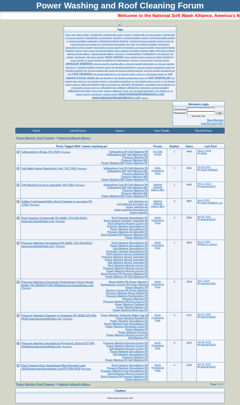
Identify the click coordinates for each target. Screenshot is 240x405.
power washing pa (137, 207)
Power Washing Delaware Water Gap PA (124, 315)
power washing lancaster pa (131, 209)
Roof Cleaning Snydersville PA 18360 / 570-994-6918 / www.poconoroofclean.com (54, 219)
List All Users (78, 130)
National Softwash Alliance (74, 138)
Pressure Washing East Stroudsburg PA (124, 370)
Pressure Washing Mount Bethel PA (127, 293)
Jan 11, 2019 (204, 314)
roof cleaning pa (138, 201)
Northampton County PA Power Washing (124, 284)
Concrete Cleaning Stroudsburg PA (127, 251)
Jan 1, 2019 (203, 281)
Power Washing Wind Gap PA (130, 310)
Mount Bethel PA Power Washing (128, 281)
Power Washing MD (112, 163)
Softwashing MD (116, 154)
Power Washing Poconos (133, 332)
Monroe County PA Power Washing (127, 290)
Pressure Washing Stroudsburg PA (127, 226)
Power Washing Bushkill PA (132, 318)
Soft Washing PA (138, 151)
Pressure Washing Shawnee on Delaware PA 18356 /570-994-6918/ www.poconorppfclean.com (59, 317)
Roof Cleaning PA (111, 234)
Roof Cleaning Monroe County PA (128, 223)
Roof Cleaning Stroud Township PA (127, 254)
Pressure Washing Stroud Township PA (125, 256)
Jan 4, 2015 (203, 200)
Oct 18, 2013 (203, 167)
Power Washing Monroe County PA (127, 271)
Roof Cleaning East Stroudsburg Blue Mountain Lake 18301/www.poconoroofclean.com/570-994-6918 (53, 367)
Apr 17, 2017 (204, 241)
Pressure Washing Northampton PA (127, 296)
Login (219, 113)
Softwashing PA (118, 151)
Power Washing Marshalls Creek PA (126, 326)
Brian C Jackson (208, 244)
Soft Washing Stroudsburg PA (130, 248)
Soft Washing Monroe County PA (128, 348)
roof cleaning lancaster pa (132, 204)
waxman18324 (208, 186)
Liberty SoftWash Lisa (211, 203)
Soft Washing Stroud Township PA (128, 262)
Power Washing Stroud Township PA (126, 259)
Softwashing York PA (115, 168)
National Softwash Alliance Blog (157, 187)
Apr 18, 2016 (204, 216)
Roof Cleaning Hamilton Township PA (126, 220)
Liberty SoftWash (209, 169)
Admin (203, 153)
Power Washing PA (136, 163)
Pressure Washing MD (134, 160)
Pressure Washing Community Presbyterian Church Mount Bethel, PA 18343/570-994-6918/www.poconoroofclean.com (57, 283)
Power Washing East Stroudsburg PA (126, 323)
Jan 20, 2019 (204, 364)
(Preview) (65, 152)
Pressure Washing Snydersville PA (127, 231)
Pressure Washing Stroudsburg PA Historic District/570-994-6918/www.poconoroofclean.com (58, 345)
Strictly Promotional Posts (158, 171)
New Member (215, 120)
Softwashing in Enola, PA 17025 (40, 151)
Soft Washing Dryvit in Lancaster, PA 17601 (47, 185)
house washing (139, 212)
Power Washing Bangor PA (132, 307)
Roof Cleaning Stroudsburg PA (130, 217)
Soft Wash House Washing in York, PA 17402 (48, 168)
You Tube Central (158, 153)
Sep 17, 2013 (204, 150)
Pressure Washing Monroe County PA (125, 268)
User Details (161, 130)
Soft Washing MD (137, 154)
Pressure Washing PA (135, 157)
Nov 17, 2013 (204, 183)
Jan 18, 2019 (204, 342)
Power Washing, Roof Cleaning (35, 138)
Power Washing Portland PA (131, 304)
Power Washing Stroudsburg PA (129, 229)
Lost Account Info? (212, 123)
